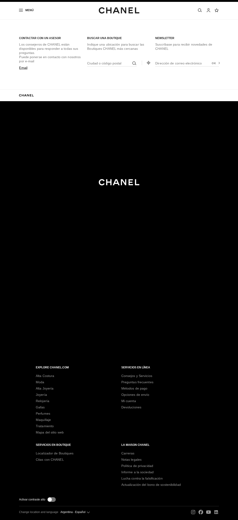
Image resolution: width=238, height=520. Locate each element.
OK (214, 63)
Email (23, 68)
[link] (216, 10)
